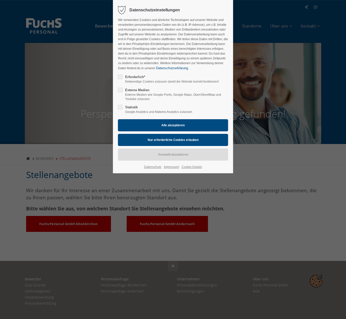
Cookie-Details (192, 167)
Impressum (171, 167)
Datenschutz (152, 167)
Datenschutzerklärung (172, 68)
